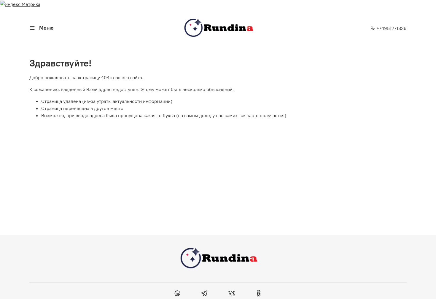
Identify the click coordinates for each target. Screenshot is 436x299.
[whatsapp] (177, 294)
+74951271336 (391, 28)
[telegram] (204, 294)
